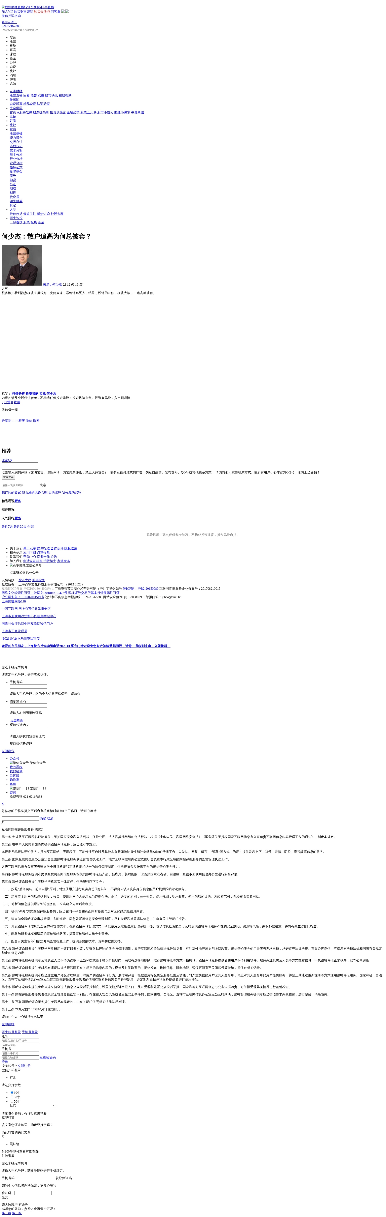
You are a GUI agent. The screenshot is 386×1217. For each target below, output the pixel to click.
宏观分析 (16, 163)
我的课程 (16, 767)
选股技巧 (16, 146)
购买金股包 (42, 11)
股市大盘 (24, 580)
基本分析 (16, 154)
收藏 (17, 402)
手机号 (6, 1049)
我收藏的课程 (71, 492)
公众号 (14, 758)
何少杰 (52, 284)
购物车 (14, 779)
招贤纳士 (49, 561)
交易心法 (16, 142)
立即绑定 (8, 751)
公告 (54, 556)
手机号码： (10, 1178)
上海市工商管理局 (14, 631)
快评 (13, 125)
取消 (50, 818)
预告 (34, 95)
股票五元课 (88, 112)
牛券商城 (137, 112)
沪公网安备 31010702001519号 (23, 597)
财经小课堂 (122, 112)
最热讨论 (43, 213)
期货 (13, 180)
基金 (41, 222)
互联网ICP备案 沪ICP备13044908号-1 (28, 588)
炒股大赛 (57, 213)
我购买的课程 (51, 492)
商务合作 (43, 556)
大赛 (13, 209)
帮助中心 (29, 556)
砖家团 (14, 99)
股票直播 (16, 95)
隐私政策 (70, 548)
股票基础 (16, 133)
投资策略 (32, 393)
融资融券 (16, 201)
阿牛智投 (16, 218)
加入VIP (7, 11)
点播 (41, 95)
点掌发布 (63, 561)
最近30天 (20, 526)
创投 (13, 192)
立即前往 (8, 1024)
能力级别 (16, 137)
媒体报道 (43, 548)
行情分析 (18, 393)
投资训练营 (58, 112)
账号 (5, 1036)
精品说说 (29, 104)
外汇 (13, 184)
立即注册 (24, 1066)
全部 (30, 526)
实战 (42, 393)
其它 (13, 205)
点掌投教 (43, 552)
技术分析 (16, 150)
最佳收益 (16, 213)
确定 (43, 818)
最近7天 (7, 526)
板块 (34, 222)
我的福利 (16, 771)
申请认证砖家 (33, 561)
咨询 (13, 792)
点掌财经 (16, 91)
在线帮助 (65, 95)
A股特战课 (24, 112)
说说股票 (16, 104)
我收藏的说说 (31, 492)
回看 (26, 95)
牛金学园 (16, 108)
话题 (13, 116)
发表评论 (8, 477)
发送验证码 (48, 1057)
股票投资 (38, 580)
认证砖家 (43, 104)
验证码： (8, 1193)
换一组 (6, 1213)
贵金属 (14, 197)
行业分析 (16, 159)
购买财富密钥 (23, 11)
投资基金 (16, 171)
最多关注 (29, 213)
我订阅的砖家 (11, 492)
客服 (13, 784)
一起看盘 (16, 222)
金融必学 (73, 112)
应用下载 (29, 552)
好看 (13, 120)
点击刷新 (16, 720)
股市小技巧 (105, 112)
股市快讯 (51, 95)
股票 (26, 222)
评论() (7, 460)
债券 (13, 175)
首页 (13, 112)
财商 (13, 129)
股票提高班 (41, 112)
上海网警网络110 (14, 601)
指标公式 (16, 167)
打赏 (7, 402)
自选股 (14, 775)
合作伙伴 (57, 548)
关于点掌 (29, 548)
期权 (13, 188)
